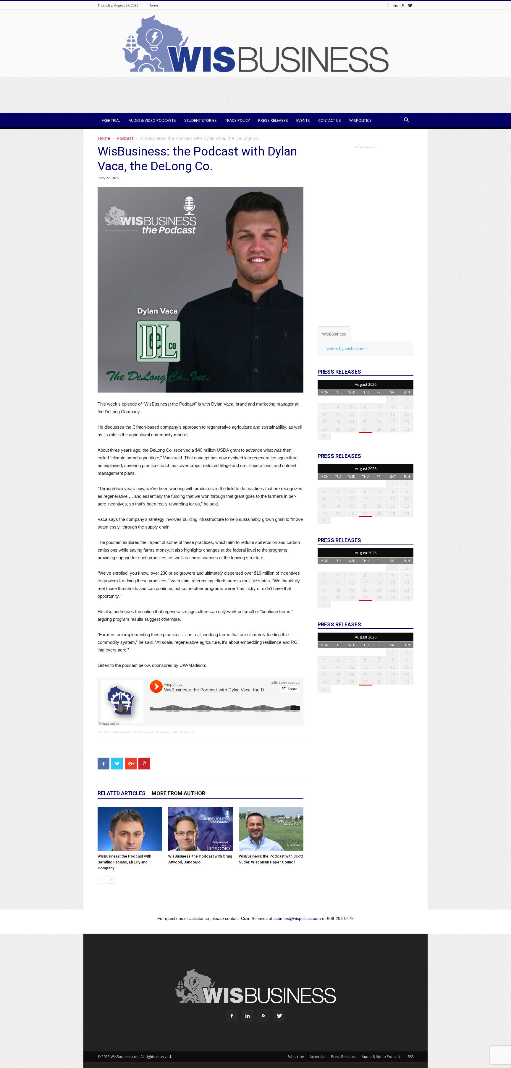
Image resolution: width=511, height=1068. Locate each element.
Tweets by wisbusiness (346, 348)
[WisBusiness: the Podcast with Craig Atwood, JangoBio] (200, 829)
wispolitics (104, 732)
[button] (406, 121)
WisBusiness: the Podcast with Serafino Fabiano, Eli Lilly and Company (124, 862)
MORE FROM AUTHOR (178, 793)
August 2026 (365, 384)
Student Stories (200, 120)
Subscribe (295, 1056)
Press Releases (273, 120)
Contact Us (329, 120)
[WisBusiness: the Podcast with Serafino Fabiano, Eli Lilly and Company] (130, 829)
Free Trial (111, 120)
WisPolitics (360, 120)
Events (303, 120)
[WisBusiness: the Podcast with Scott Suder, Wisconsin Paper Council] (271, 829)
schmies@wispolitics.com (297, 918)
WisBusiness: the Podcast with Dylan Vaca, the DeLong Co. (154, 732)
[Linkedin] (395, 5)
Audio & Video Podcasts (152, 120)
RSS (410, 1056)
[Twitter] (410, 5)
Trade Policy (237, 120)
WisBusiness (334, 334)
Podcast (125, 138)
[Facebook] (388, 5)
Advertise (318, 1056)
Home (153, 5)
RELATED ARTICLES (121, 793)
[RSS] (403, 5)
